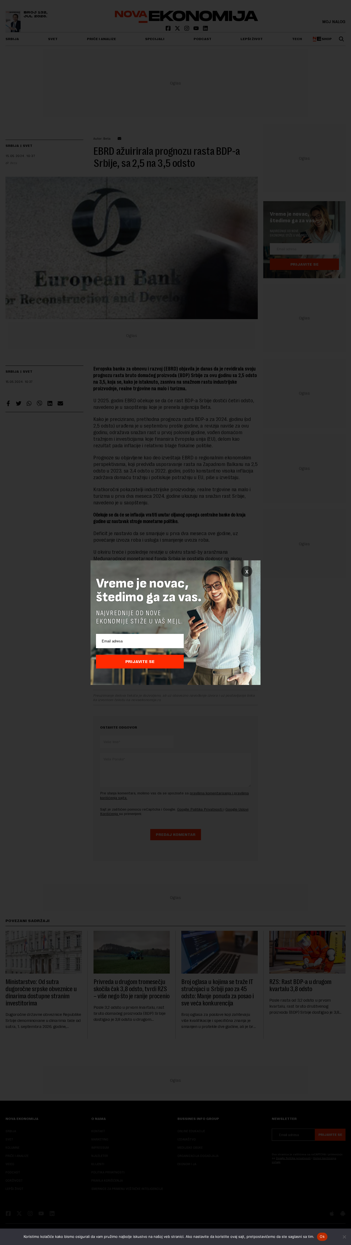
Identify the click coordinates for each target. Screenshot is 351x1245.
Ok (322, 1236)
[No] (344, 1237)
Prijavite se (140, 661)
